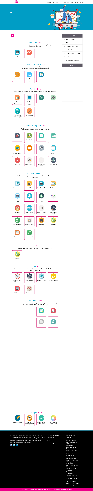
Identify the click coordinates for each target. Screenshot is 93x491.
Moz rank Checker (51, 442)
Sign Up (76, 2)
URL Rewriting (69, 473)
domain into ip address (71, 472)
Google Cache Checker (71, 447)
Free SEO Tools (55, 2)
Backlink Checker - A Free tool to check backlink (72, 54)
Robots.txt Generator (71, 49)
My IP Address (69, 463)
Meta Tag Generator (70, 43)
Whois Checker (69, 470)
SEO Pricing (66, 2)
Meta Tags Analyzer (70, 39)
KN (82, 2)
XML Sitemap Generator (53, 435)
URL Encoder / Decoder (71, 478)
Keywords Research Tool (72, 46)
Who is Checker (51, 437)
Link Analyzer (69, 462)
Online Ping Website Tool (72, 460)
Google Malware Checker (72, 467)
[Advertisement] (23, 358)
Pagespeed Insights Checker (72, 60)
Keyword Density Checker (72, 465)
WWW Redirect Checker (71, 475)
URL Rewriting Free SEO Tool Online (54, 439)
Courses (49, 2)
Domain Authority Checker (72, 448)
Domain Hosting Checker (72, 485)
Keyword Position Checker (72, 450)
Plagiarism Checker (52, 443)
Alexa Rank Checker (70, 457)
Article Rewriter (69, 445)
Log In (72, 2)
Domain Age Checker (71, 468)
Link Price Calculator (71, 481)
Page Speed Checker (70, 56)
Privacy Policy (69, 437)
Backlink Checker (70, 455)
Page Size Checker (70, 480)
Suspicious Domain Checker (72, 483)
